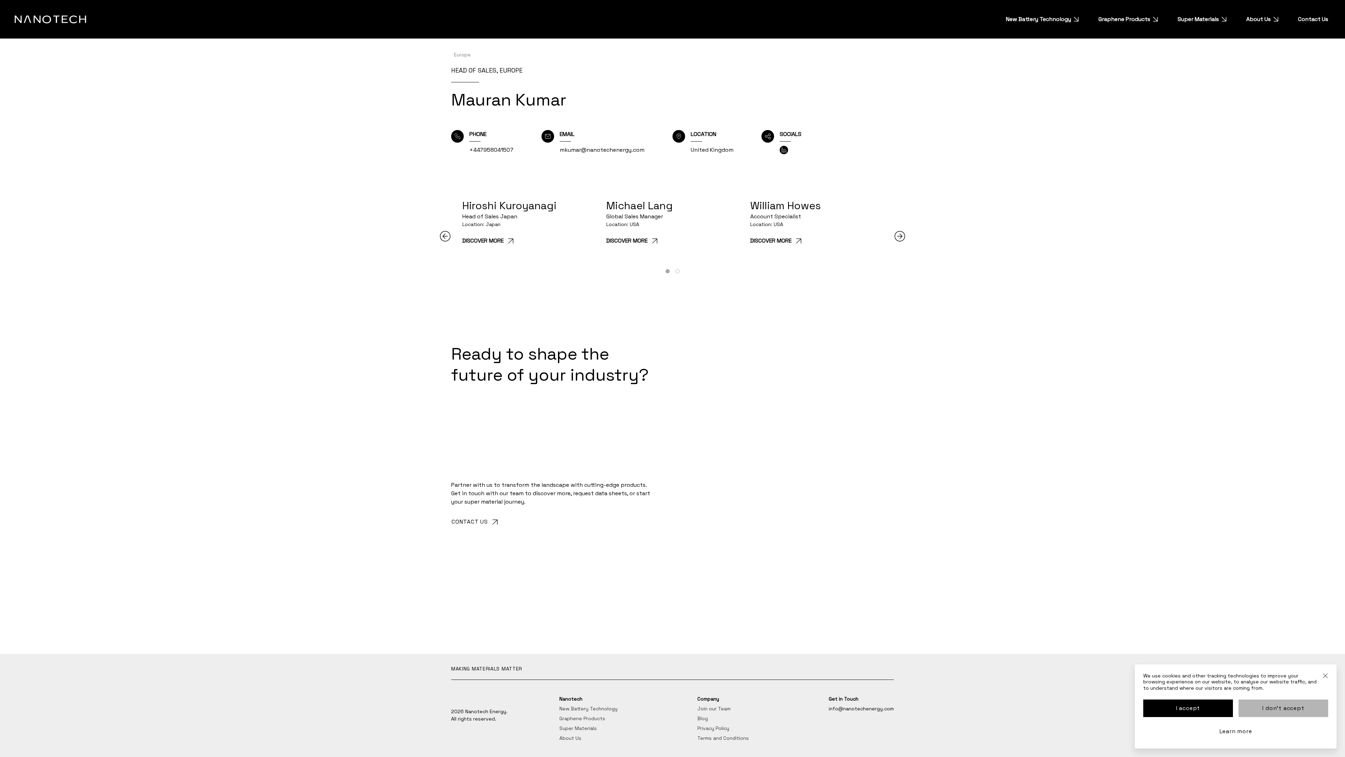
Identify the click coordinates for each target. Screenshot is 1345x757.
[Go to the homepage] (50, 19)
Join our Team (714, 708)
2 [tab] (677, 271)
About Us (1258, 19)
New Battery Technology (1038, 19)
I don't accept (1283, 708)
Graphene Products (1124, 19)
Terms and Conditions (723, 738)
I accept (1188, 708)
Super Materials (1198, 19)
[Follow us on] (784, 150)
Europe (462, 55)
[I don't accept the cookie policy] (1325, 678)
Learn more (1236, 731)
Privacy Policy (713, 728)
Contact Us (1313, 19)
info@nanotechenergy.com (861, 708)
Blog (702, 718)
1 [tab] (668, 271)
